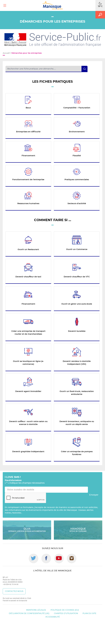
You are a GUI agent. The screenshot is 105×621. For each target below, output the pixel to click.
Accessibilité (52, 617)
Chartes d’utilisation (66, 613)
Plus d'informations (13, 480)
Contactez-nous (14, 591)
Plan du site (89, 613)
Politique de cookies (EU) (65, 610)
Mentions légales (36, 610)
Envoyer (93, 495)
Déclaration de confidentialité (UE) (29, 613)
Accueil (6, 53)
